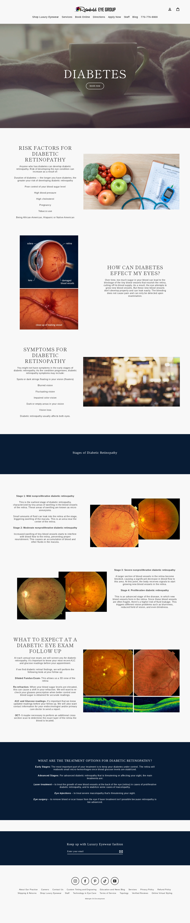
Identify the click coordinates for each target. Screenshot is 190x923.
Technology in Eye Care (84, 893)
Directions (99, 17)
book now (95, 86)
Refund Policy (164, 889)
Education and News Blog (112, 889)
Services (67, 17)
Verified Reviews (140, 893)
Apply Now (114, 17)
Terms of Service (108, 893)
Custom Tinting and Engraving (81, 889)
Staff (127, 17)
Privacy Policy (147, 889)
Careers (45, 889)
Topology (124, 893)
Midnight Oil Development (95, 899)
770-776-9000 (149, 17)
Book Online (82, 17)
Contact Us (57, 889)
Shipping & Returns (27, 893)
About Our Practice (28, 889)
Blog (135, 17)
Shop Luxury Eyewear (45, 17)
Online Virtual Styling (162, 893)
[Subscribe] (120, 851)
